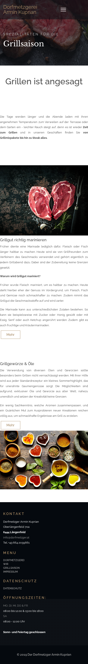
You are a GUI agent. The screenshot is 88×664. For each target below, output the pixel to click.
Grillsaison (11, 567)
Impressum (10, 571)
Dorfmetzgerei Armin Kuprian (20, 9)
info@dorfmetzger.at (16, 537)
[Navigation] (63, 9)
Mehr (10, 335)
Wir (5, 564)
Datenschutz (12, 588)
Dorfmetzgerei (13, 560)
